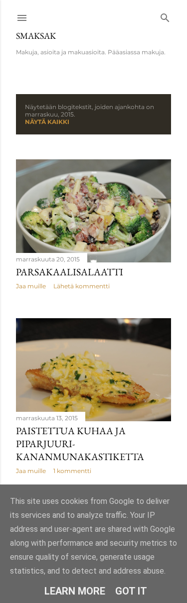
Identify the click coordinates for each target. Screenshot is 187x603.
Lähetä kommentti (81, 286)
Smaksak (36, 35)
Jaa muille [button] (31, 286)
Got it (131, 591)
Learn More (74, 591)
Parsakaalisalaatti (69, 271)
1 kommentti (72, 471)
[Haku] (165, 15)
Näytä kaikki (47, 121)
